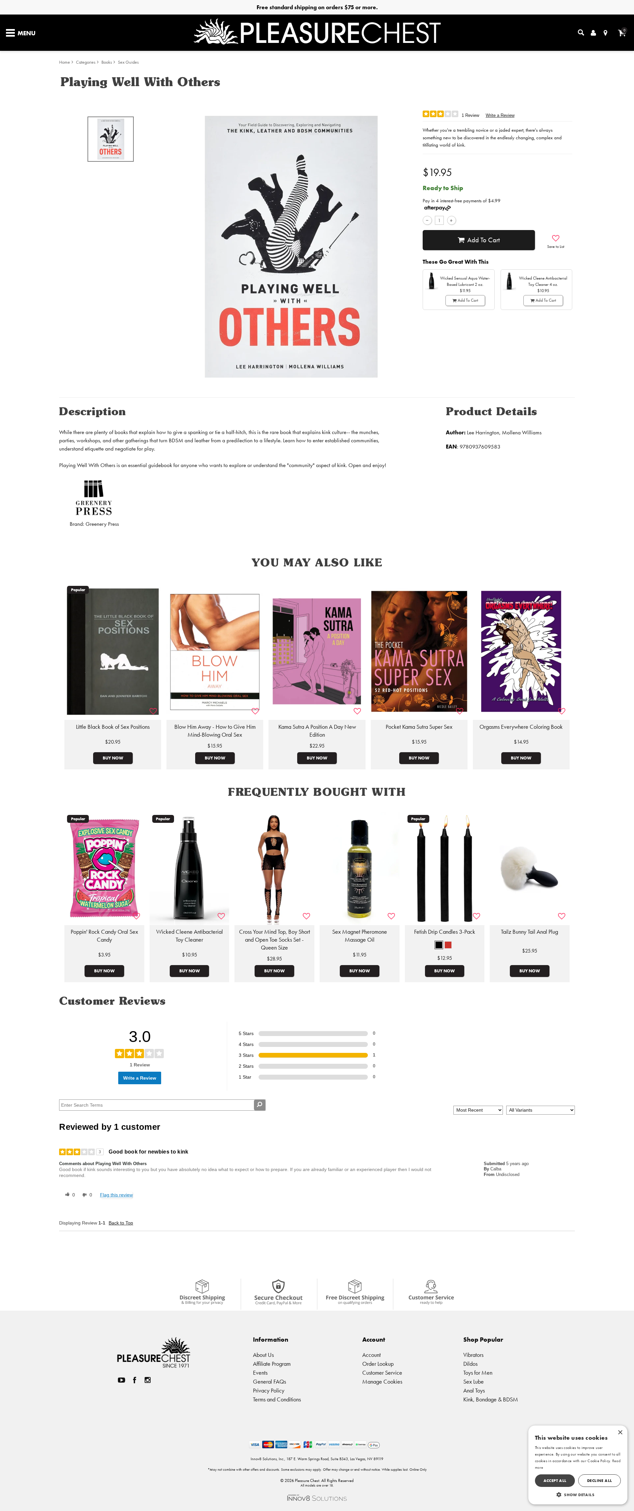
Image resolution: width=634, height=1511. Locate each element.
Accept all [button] (555, 1480)
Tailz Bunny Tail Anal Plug (529, 931)
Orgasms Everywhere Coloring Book (521, 726)
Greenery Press (102, 524)
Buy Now (113, 757)
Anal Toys (474, 1390)
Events (260, 1372)
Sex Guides (128, 62)
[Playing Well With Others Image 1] (291, 246)
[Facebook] (134, 1380)
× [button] (619, 1432)
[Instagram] (147, 1380)
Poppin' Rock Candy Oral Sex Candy (104, 935)
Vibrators (473, 1354)
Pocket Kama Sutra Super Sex (419, 726)
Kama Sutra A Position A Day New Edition (317, 730)
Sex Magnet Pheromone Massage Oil (359, 935)
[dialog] (577, 1465)
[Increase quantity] (451, 220)
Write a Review (500, 115)
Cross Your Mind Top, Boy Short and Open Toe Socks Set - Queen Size (274, 939)
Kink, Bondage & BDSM (490, 1399)
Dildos (470, 1363)
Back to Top (121, 1223)
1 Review (470, 115)
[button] (438, 945)
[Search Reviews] (259, 1105)
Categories (85, 62)
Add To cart (483, 240)
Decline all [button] (599, 1480)
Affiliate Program (272, 1363)
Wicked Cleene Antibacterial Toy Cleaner (189, 935)
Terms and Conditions (277, 1399)
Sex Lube (473, 1381)
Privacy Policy (268, 1390)
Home (64, 62)
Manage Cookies (382, 1381)
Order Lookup (378, 1363)
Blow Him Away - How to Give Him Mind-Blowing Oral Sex (215, 730)
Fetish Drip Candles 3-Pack (444, 931)
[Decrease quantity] (427, 220)
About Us (263, 1354)
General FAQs (269, 1381)
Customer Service (382, 1372)
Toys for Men (477, 1372)
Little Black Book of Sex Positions (113, 726)
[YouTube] (121, 1380)
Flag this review (116, 1194)
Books (106, 62)
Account (371, 1354)
